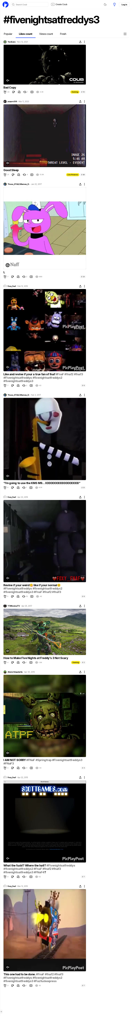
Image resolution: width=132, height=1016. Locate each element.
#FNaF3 (8, 763)
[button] (125, 34)
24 (83, 277)
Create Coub (61, 4)
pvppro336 (12, 101)
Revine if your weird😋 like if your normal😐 (31, 585)
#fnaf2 (68, 374)
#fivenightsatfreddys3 (18, 381)
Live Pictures (72, 175)
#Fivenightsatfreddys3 (67, 760)
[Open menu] (1, 1011)
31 (83, 487)
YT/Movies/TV (14, 606)
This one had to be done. (19, 974)
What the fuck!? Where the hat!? (25, 865)
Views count (46, 33)
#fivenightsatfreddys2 (47, 377)
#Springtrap (44, 760)
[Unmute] (8, 80)
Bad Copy (9, 87)
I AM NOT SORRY (14, 760)
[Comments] (19, 92)
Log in (124, 4)
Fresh (63, 33)
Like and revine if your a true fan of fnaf (29, 374)
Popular (8, 33)
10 (83, 92)
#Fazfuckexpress (45, 981)
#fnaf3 (78, 374)
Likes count (25, 33)
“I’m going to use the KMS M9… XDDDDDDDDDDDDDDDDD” (41, 483)
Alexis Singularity (15, 672)
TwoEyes (11, 42)
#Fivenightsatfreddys (17, 377)
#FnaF (60, 374)
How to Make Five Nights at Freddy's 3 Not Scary (35, 658)
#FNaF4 (39, 872)
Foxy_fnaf (12, 286)
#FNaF (30, 760)
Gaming (75, 92)
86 (83, 175)
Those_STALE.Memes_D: (18, 184)
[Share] (80, 41)
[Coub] (6, 4)
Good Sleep (11, 170)
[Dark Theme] (105, 4)
